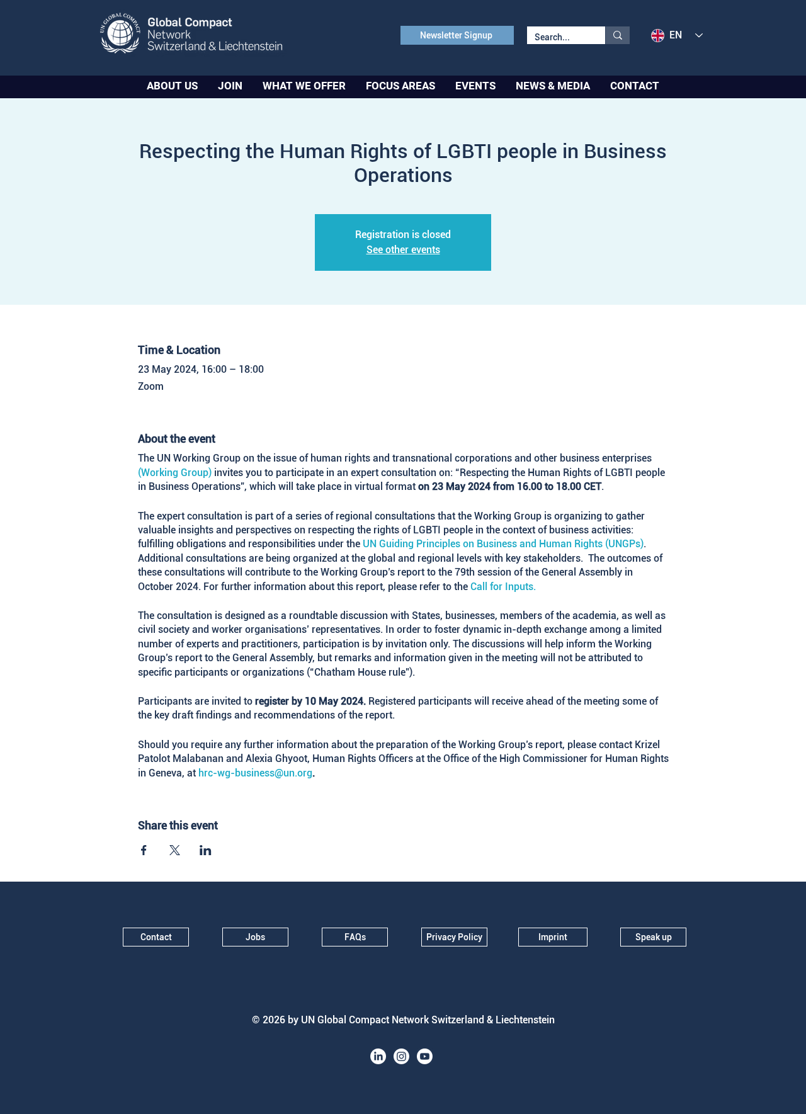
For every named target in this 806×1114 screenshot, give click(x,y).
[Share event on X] (175, 850)
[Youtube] (425, 1056)
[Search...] (617, 35)
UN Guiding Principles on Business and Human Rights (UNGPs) (503, 544)
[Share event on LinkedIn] (206, 850)
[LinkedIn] (378, 1056)
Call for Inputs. (503, 587)
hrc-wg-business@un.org (255, 773)
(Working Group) (175, 473)
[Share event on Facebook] (144, 850)
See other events (403, 250)
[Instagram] (401, 1056)
